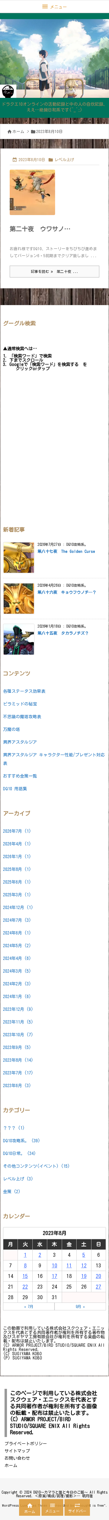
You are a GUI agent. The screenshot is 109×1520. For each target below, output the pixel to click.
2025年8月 (17, 869)
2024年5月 (17, 946)
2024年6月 (17, 933)
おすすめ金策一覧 (20, 776)
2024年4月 (17, 958)
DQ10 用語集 (15, 789)
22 (25, 1286)
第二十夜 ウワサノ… (40, 229)
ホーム (18, 132)
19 (84, 1276)
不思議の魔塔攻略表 (22, 717)
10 (54, 1265)
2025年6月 (17, 882)
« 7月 (28, 1306)
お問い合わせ (17, 1458)
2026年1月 (17, 857)
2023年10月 (18, 1035)
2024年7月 (17, 920)
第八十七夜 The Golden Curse (66, 551)
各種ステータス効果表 (24, 691)
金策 (12, 1192)
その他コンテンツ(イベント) (36, 1166)
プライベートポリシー (26, 1444)
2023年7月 (18, 1073)
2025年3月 (17, 895)
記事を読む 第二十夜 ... (54, 271)
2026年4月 (17, 844)
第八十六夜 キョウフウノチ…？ (67, 592)
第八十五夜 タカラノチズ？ (63, 633)
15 (25, 1276)
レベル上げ (64, 160)
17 (54, 1276)
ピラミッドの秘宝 (20, 704)
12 (84, 1265)
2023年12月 (18, 1009)
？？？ (14, 1128)
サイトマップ (17, 1451)
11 (69, 1265)
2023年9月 (17, 1047)
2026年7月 (17, 831)
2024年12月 (18, 907)
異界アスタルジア (20, 742)
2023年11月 (18, 1022)
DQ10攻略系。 (21, 1141)
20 (98, 1276)
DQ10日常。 (19, 1153)
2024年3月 (17, 971)
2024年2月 (17, 984)
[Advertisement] (54, 449)
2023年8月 (18, 1060)
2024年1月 (17, 996)
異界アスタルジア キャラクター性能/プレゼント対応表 (54, 759)
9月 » (80, 1306)
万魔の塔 (11, 729)
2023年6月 (17, 1086)
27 (98, 1286)
